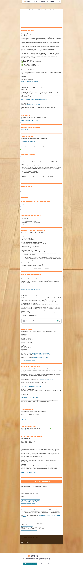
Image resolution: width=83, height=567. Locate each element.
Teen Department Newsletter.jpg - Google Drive (30, 500)
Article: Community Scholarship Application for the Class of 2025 (34, 99)
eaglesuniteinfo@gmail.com (29, 360)
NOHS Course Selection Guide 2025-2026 (29, 81)
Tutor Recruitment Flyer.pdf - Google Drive (29, 501)
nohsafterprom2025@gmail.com (46, 379)
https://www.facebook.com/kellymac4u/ (30, 120)
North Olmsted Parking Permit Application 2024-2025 (31, 289)
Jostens (23, 402)
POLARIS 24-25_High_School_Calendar (29, 472)
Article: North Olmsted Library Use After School (30, 499)
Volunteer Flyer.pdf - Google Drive (28, 503)
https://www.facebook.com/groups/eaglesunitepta (39, 353)
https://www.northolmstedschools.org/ (29, 530)
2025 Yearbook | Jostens (26, 429)
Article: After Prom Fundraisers (27, 392)
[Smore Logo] (26, 2)
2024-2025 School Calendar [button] (41, 481)
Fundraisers (23, 417)
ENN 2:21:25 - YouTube (26, 129)
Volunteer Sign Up (25, 377)
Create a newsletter (30, 563)
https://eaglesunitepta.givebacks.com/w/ (40, 357)
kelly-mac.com (24, 118)
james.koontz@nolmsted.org (27, 526)
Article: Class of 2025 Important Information (30, 397)
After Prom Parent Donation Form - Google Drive (31, 386)
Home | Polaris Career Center (27, 473)
